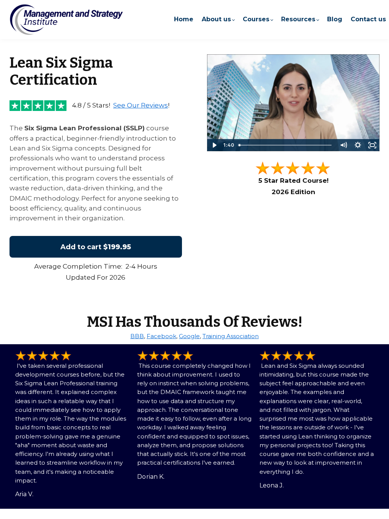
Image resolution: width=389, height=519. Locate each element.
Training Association (230, 336)
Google (189, 336)
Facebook (161, 336)
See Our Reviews (140, 105)
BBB (137, 336)
